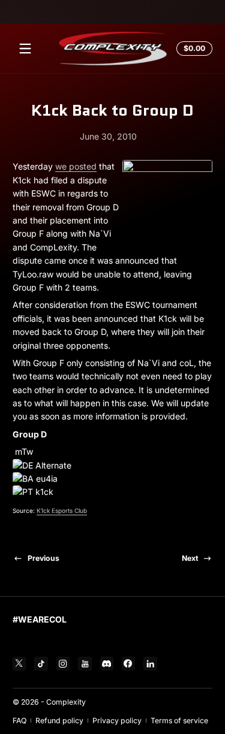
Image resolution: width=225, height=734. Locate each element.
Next (190, 558)
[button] (192, 48)
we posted (76, 166)
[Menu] (25, 48)
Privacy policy (117, 720)
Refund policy (59, 720)
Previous (43, 558)
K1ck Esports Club (62, 510)
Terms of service (179, 720)
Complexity (66, 701)
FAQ (19, 720)
